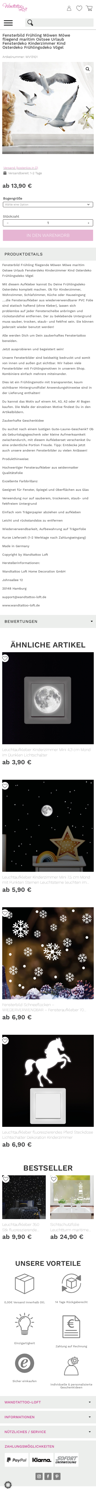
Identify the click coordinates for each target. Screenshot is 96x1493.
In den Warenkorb (48, 235)
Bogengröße (12, 198)
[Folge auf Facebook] (48, 1476)
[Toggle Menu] (8, 23)
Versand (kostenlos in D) (20, 168)
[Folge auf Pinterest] (57, 1476)
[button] (85, 42)
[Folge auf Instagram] (39, 1476)
